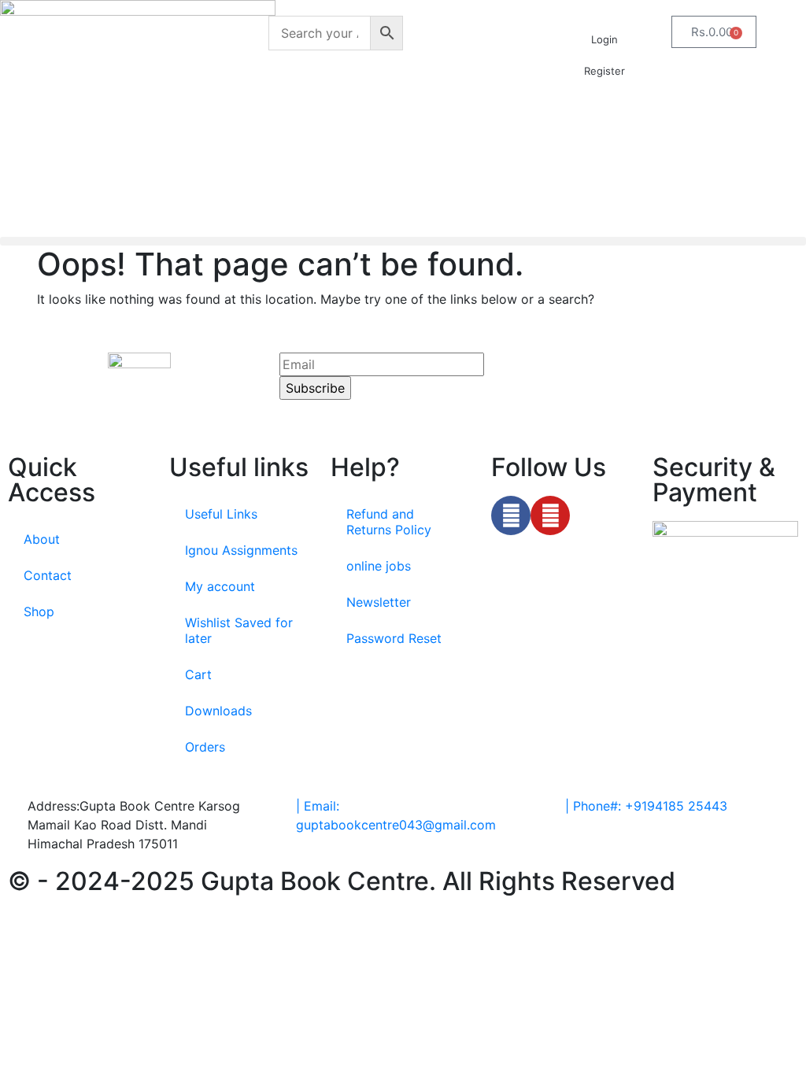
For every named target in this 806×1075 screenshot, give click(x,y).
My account (220, 586)
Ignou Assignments (241, 550)
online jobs (378, 566)
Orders (205, 747)
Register (604, 71)
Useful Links (221, 514)
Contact (48, 575)
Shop (39, 611)
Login (604, 39)
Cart (198, 674)
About (42, 539)
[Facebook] (511, 515)
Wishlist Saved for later (239, 630)
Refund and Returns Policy (388, 522)
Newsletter (378, 602)
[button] (403, 241)
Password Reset (394, 638)
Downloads (218, 711)
